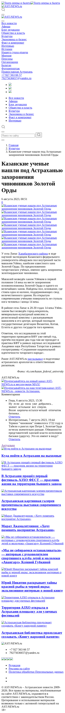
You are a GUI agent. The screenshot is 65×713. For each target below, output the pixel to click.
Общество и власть (13, 32)
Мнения (6, 55)
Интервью (7, 45)
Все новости (9, 23)
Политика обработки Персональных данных (36, 671)
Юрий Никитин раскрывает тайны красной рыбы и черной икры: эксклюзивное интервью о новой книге (32, 586)
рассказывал (35, 358)
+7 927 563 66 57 (11, 74)
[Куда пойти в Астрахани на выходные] (26, 448)
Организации (9, 62)
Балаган (6, 65)
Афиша (5, 26)
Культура (6, 36)
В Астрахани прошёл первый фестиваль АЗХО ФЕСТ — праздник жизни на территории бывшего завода (31, 480)
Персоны (7, 58)
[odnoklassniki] (10, 88)
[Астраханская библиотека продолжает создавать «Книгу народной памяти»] (32, 625)
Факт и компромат (12, 42)
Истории (6, 49)
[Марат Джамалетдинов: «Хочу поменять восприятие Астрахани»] (32, 519)
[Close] (2, 21)
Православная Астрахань (16, 71)
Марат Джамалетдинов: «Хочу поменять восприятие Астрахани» (28, 528)
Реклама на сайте (19, 668)
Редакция (14, 665)
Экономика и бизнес (14, 39)
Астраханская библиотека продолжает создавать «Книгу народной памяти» (31, 634)
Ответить (14, 416)
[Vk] (10, 91)
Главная (13, 145)
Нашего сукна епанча (14, 52)
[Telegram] (10, 84)
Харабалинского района (33, 253)
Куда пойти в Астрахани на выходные (31, 455)
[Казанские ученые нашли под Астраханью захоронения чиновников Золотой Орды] (32, 208)
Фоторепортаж (10, 68)
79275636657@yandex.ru (16, 78)
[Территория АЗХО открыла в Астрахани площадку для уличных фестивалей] (32, 600)
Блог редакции (10, 29)
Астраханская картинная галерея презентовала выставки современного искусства (31, 505)
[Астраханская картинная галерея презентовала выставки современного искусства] (32, 494)
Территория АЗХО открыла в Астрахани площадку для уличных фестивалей (29, 611)
